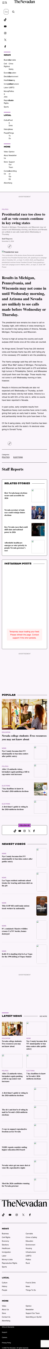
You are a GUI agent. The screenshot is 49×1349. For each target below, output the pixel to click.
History (6, 129)
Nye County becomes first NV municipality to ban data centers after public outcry (15, 754)
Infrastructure (14, 84)
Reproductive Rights (9, 1263)
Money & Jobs (7, 1259)
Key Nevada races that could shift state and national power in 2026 (16, 530)
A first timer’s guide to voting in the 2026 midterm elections (15, 808)
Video (6, 151)
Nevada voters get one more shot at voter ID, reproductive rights (16, 1166)
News (11, 129)
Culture (6, 120)
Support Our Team (33, 1313)
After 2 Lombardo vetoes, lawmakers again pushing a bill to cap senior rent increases (15, 772)
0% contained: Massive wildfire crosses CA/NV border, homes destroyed (15, 931)
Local (5, 1278)
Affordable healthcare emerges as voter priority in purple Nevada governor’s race (15, 546)
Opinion (12, 151)
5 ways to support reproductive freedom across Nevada (14, 1130)
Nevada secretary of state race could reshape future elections (14, 513)
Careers (4, 1337)
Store (6, 162)
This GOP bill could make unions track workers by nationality (15, 907)
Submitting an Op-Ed (33, 1317)
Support (4, 1332)
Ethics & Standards (8, 1327)
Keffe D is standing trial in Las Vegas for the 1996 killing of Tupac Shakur (17, 955)
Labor (6, 87)
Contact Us (6, 1317)
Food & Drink (31, 1282)
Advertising (8, 183)
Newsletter (13, 155)
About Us (5, 1309)
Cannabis (12, 60)
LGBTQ (11, 87)
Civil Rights (6, 1237)
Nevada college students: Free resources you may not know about (24, 737)
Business (7, 60)
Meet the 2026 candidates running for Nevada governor (15, 1184)
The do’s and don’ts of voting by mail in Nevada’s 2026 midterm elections (15, 1112)
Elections (7, 76)
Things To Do (31, 1290)
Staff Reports (7, 238)
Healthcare (8, 80)
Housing (12, 80)
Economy (7, 72)
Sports (6, 107)
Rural (11, 100)
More (5, 1301)
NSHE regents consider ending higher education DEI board (14, 1148)
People (6, 133)
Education (12, 72)
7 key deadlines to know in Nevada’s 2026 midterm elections (15, 790)
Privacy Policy (6, 1343)
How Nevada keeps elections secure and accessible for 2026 (15, 495)
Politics (11, 91)
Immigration (8, 84)
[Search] (13, 12)
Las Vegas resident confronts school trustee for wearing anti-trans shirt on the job (17, 883)
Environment (13, 76)
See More (43, 1016)
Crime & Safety (31, 1237)
